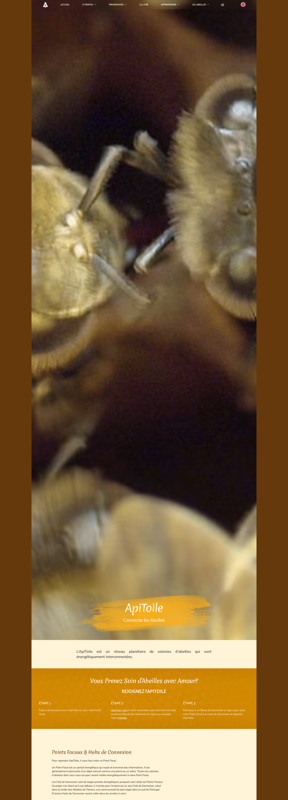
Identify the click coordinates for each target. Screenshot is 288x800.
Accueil (65, 4)
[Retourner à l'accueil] (45, 4)
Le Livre (144, 4)
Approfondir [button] (168, 4)
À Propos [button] (87, 4)
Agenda (122, 718)
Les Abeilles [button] (199, 4)
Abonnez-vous (119, 710)
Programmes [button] (116, 4)
